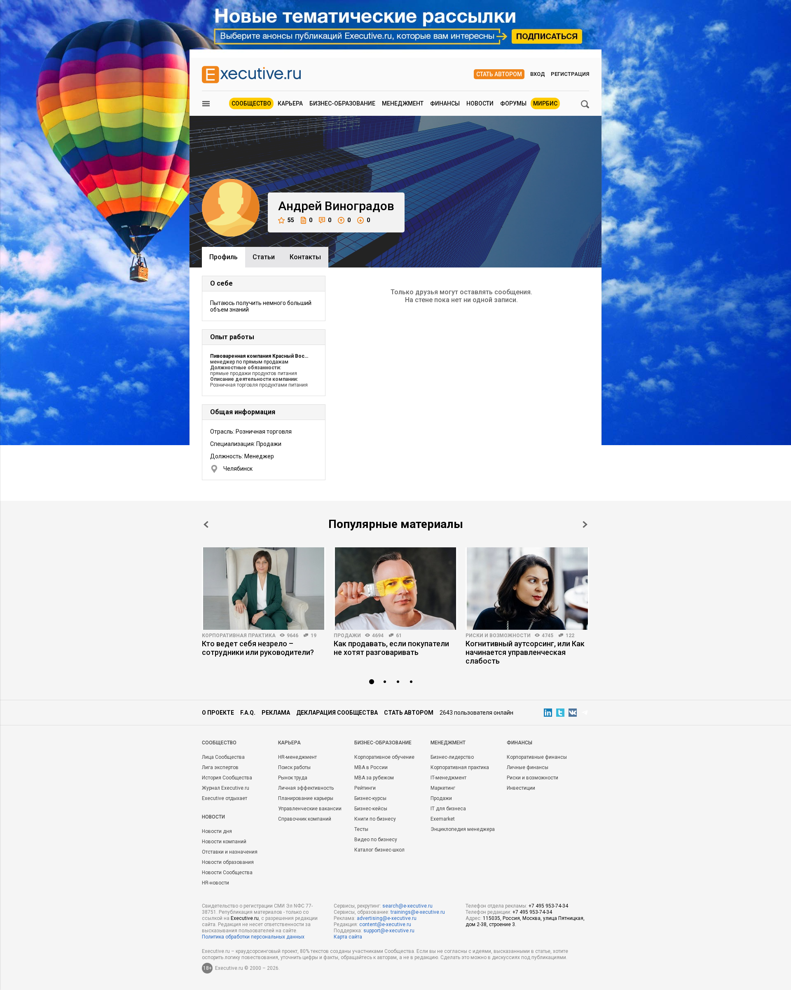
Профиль (223, 257)
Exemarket (443, 819)
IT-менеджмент (448, 778)
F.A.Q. (247, 712)
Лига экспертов (220, 767)
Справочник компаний (304, 819)
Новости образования (228, 862)
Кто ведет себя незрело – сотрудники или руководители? (258, 648)
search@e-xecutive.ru (407, 906)
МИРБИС (545, 103)
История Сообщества (227, 778)
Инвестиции (521, 788)
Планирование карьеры (305, 798)
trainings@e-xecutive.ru (418, 912)
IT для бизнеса (448, 809)
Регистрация (570, 74)
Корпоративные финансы (537, 757)
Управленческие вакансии (310, 809)
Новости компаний (224, 842)
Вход (537, 74)
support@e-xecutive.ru (388, 931)
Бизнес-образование (342, 103)
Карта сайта (348, 937)
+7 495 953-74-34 (548, 906)
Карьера (290, 103)
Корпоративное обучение (384, 757)
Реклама (276, 712)
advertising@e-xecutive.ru (387, 918)
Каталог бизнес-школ (379, 850)
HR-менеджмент (297, 757)
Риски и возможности (498, 635)
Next (585, 524)
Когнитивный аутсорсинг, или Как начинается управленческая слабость (525, 652)
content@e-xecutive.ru (385, 924)
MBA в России (371, 767)
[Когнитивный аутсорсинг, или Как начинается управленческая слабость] (527, 588)
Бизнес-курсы (370, 798)
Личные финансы (527, 767)
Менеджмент (403, 103)
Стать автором (499, 74)
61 (399, 635)
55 (291, 220)
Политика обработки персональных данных (253, 937)
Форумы (513, 103)
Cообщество (219, 743)
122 (570, 635)
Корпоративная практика (239, 635)
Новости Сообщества (227, 872)
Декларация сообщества (337, 712)
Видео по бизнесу (375, 839)
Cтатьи (264, 257)
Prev (206, 524)
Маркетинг (443, 788)
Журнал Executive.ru (225, 788)
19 (313, 635)
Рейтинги (365, 788)
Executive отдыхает (224, 798)
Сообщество (251, 103)
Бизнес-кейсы (370, 809)
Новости (480, 103)
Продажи (347, 635)
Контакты (305, 257)
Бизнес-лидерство (452, 757)
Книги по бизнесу (375, 819)
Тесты (361, 829)
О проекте (218, 712)
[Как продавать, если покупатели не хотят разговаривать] (395, 588)
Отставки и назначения (229, 852)
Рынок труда (292, 778)
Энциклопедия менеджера (463, 829)
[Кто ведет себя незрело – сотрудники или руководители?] (263, 588)
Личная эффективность (306, 788)
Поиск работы (294, 767)
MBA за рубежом (374, 778)
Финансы (445, 103)
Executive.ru (245, 918)
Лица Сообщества (223, 757)
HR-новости (215, 883)
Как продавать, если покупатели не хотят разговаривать (391, 648)
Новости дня (217, 831)
